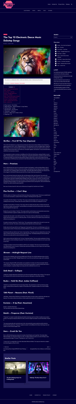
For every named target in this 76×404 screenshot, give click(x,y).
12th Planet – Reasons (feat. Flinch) (10, 97)
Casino (55, 113)
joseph (6, 43)
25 (54, 99)
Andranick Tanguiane (14, 83)
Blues (55, 111)
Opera (55, 156)
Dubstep (5, 34)
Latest (55, 145)
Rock (33, 10)
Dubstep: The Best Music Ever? (38, 377)
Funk (55, 130)
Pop (54, 159)
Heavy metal (56, 135)
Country (55, 116)
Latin (55, 147)
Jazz (44, 10)
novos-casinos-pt (57, 152)
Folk (54, 128)
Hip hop (55, 137)
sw (54, 169)
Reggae (55, 162)
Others (50, 10)
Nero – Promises (7, 90)
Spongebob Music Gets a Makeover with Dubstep (40, 348)
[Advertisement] (38, 21)
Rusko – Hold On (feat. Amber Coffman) (11, 96)
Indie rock (56, 140)
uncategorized (57, 171)
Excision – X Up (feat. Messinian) (10, 99)
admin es (55, 102)
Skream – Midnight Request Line (10, 93)
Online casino (56, 154)
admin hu (55, 108)
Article (55, 109)
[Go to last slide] (6, 372)
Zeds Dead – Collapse (8, 94)
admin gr (55, 106)
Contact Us (54, 4)
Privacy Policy (61, 4)
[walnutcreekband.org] (9, 4)
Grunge (55, 133)
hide (14, 87)
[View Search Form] (72, 4)
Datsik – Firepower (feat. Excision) (10, 100)
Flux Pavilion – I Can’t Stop (9, 91)
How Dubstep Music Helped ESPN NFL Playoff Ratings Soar (14, 349)
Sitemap (68, 4)
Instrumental (56, 142)
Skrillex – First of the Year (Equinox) (11, 88)
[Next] (47, 372)
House (55, 138)
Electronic (27, 10)
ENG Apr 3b (56, 125)
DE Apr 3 (55, 118)
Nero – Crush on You (8, 102)
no (54, 150)
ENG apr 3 (56, 123)
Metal (39, 10)
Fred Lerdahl (22, 83)
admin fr (55, 104)
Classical (55, 114)
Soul (55, 168)
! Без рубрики (57, 97)
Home (49, 4)
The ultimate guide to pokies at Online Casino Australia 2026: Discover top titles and (62, 89)
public (55, 161)
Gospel (55, 132)
